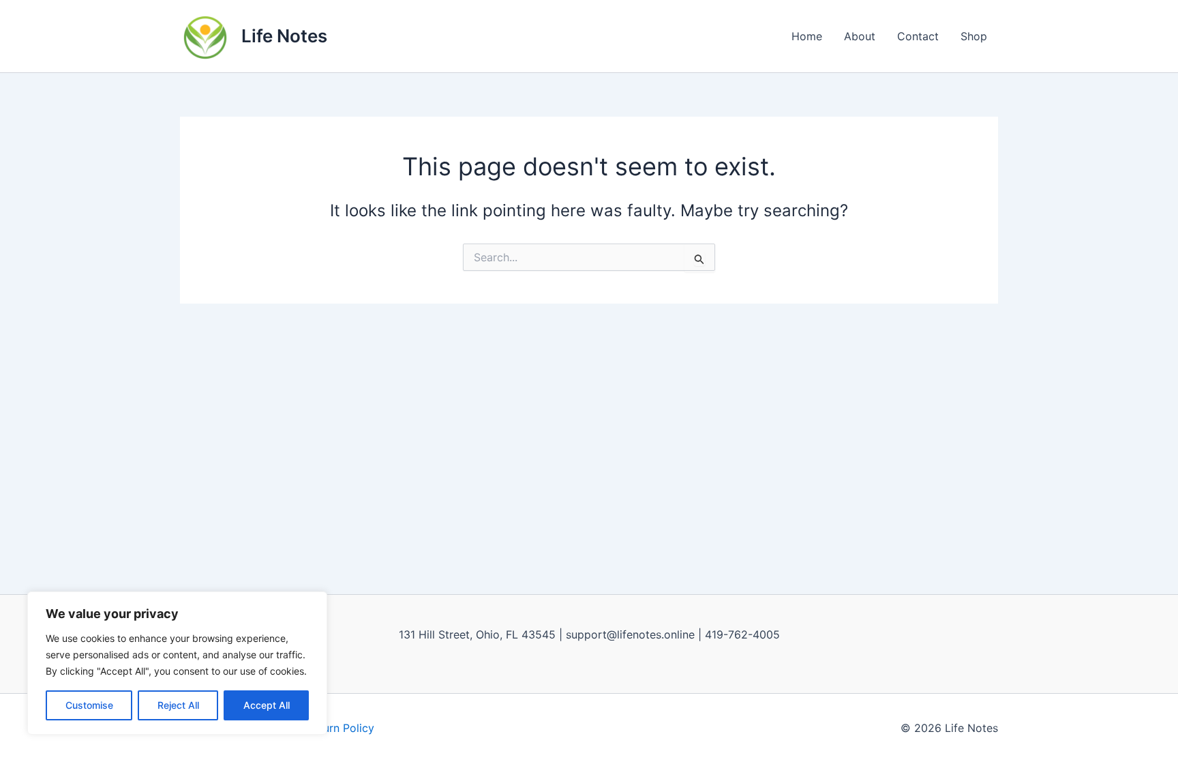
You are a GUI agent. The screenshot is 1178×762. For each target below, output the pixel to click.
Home (806, 36)
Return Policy (340, 728)
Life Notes (284, 35)
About (859, 36)
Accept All (266, 705)
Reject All (178, 705)
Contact (918, 36)
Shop (974, 36)
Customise (89, 705)
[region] (177, 663)
